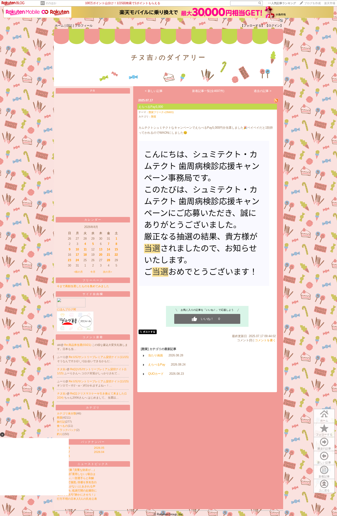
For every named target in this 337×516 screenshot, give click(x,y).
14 (108, 249)
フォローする (324, 434)
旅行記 (61, 421)
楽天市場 (329, 3)
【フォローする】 (252, 25)
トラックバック (66, 430)
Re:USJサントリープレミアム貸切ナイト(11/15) (99, 357)
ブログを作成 (312, 3)
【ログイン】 (274, 25)
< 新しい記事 (154, 91)
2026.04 (99, 452)
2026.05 (99, 447)
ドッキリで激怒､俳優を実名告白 (77, 482)
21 (108, 254)
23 (69, 260)
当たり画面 (155, 355)
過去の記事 (324, 448)
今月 (92, 271)
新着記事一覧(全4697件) (208, 91)
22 (116, 254)
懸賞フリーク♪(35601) (161, 112)
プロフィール (84, 25)
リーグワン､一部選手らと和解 (75, 478)
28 (108, 260)
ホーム (59, 25)
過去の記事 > (262, 91)
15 (116, 249)
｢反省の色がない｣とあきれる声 (76, 486)
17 (77, 254)
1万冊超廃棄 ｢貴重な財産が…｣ (76, 470)
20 (100, 254)
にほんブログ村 (66, 309)
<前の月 (78, 271)
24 (77, 260)
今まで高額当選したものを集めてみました (83, 286)
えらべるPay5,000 (150, 106)
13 (100, 249)
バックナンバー (93, 442)
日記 (69, 25)
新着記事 (324, 476)
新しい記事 (324, 462)
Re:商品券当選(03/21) (78, 345)
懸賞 (59, 417)
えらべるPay (156, 364)
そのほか (50, 3)
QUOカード (156, 373)
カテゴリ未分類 (66, 413)
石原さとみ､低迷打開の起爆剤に (77, 490)
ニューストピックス (92, 464)
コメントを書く (265, 340)
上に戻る (324, 490)
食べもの (62, 425)
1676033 (271, 20)
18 (85, 254)
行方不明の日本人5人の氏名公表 (77, 498)
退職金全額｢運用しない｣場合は (76, 474)
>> (282, 3)
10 (77, 249)
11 (85, 249)
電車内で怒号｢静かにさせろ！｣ (76, 494)
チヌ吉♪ (62, 369)
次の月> (107, 271)
